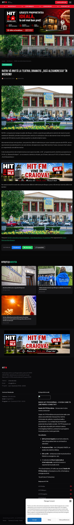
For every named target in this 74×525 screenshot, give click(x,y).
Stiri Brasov (10, 61)
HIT (4, 367)
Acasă (3, 61)
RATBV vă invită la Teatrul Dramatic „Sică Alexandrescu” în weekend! (29, 237)
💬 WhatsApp (27, 247)
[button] (70, 501)
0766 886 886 (12, 380)
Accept (34, 520)
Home (4, 520)
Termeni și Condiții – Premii (15, 520)
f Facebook (16, 247)
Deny (49, 520)
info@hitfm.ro (12, 383)
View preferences (64, 520)
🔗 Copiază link (39, 247)
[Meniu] (70, 2)
